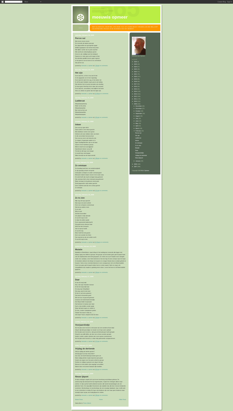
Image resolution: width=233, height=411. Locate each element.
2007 (135, 166)
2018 (135, 81)
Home (101, 399)
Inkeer (78, 124)
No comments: (104, 65)
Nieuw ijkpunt (81, 376)
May (137, 123)
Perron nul (80, 38)
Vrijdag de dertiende (85, 348)
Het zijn (79, 73)
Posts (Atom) (87, 403)
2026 (135, 61)
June (137, 121)
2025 (135, 64)
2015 (135, 89)
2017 (135, 84)
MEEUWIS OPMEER (110, 17)
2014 (135, 91)
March (138, 128)
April (137, 126)
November (139, 108)
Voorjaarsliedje (82, 325)
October (138, 111)
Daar (77, 280)
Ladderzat (80, 101)
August (138, 116)
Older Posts (122, 399)
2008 (135, 164)
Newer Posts (79, 399)
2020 (135, 76)
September (139, 113)
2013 (135, 94)
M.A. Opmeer (145, 170)
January (138, 161)
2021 (135, 74)
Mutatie (78, 249)
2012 (135, 96)
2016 (135, 86)
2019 (135, 79)
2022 (135, 71)
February (138, 131)
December (139, 106)
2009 (135, 104)
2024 (135, 66)
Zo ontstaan (81, 165)
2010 (135, 101)
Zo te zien (80, 198)
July (137, 118)
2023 (135, 69)
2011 (135, 99)
